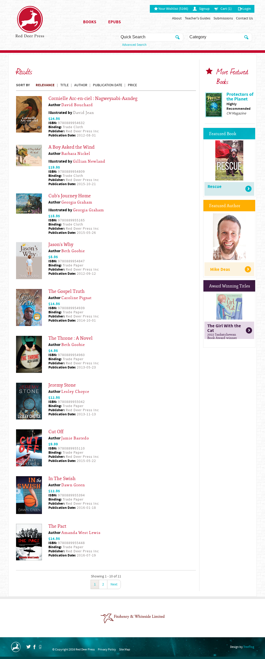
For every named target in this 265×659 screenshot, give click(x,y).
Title (64, 85)
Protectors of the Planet (239, 96)
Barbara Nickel (75, 153)
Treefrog (248, 647)
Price (132, 85)
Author (80, 85)
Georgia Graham (76, 202)
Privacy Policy (107, 649)
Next (114, 584)
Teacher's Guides (197, 18)
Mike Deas (220, 269)
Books (89, 22)
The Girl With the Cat (224, 331)
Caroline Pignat (76, 297)
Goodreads (40, 647)
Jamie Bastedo (75, 438)
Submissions (223, 18)
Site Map (124, 649)
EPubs (114, 22)
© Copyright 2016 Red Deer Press (73, 649)
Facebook (34, 647)
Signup (204, 9)
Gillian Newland (89, 161)
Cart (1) (226, 9)
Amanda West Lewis (81, 532)
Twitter (28, 647)
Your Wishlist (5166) (173, 9)
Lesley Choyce (75, 391)
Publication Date (107, 85)
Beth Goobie (73, 251)
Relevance (45, 85)
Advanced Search (134, 45)
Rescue (215, 187)
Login (246, 9)
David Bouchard (77, 105)
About (177, 18)
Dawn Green (73, 485)
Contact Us (244, 18)
